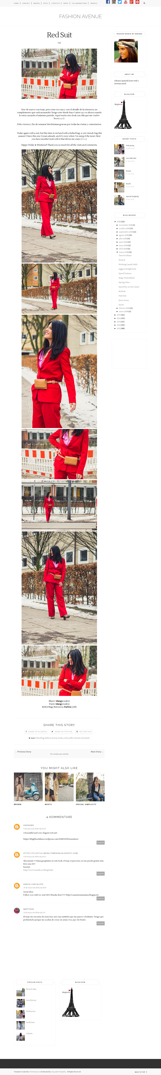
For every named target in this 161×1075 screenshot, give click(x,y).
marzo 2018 (123, 252)
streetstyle (85, 738)
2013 (118, 328)
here (83, 139)
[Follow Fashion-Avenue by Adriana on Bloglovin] (123, 128)
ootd (65, 738)
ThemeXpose (34, 1072)
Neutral (122, 260)
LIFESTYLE (55, 3)
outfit (70, 738)
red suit (77, 738)
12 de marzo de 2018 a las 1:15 (34, 913)
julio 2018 (123, 239)
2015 (118, 322)
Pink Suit (122, 296)
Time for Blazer (125, 255)
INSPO (65, 3)
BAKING (37, 3)
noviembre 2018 (125, 225)
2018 (118, 222)
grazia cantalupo (33, 884)
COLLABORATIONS (79, 3)
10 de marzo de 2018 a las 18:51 (34, 888)
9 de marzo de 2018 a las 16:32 (34, 857)
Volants (29, 1033)
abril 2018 (123, 249)
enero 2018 (123, 311)
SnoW (121, 305)
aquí (61, 118)
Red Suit (122, 291)
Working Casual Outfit (128, 264)
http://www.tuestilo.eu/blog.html (38, 870)
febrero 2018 (124, 308)
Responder (100, 842)
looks (60, 738)
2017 (118, 315)
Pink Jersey (130, 145)
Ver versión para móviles (59, 754)
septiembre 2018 (126, 232)
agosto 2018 (123, 235)
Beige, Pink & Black (127, 278)
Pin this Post (85, 732)
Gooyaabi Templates (58, 1072)
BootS (48, 804)
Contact (26, 3)
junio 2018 (123, 242)
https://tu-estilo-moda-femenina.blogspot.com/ (50, 853)
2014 (118, 325)
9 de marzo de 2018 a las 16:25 (34, 829)
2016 (118, 318)
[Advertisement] (126, 353)
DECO (45, 3)
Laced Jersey (31, 1000)
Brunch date (31, 989)
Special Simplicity (86, 804)
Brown (17, 804)
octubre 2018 (124, 228)
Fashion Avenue (80, 16)
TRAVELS (93, 3)
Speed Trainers (125, 273)
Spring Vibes (124, 282)
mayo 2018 (123, 245)
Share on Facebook (37, 732)
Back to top (140, 1072)
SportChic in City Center (129, 287)
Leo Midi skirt (131, 158)
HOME (16, 3)
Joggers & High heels (127, 269)
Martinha (28, 909)
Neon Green (124, 300)
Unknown (28, 825)
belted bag (39, 738)
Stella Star (30, 1022)
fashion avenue (51, 738)
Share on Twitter (63, 732)
